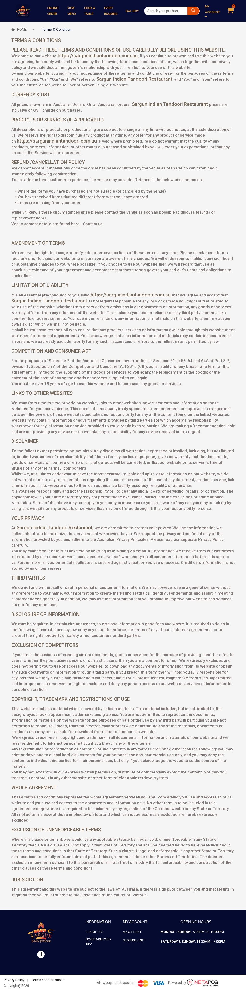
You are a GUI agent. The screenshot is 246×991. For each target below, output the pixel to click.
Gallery (132, 11)
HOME (22, 29)
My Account (132, 932)
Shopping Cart (134, 940)
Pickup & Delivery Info (98, 941)
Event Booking (110, 11)
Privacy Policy (14, 980)
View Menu (71, 11)
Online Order (52, 11)
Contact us (93, 223)
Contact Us (94, 932)
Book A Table (89, 11)
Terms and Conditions (47, 980)
